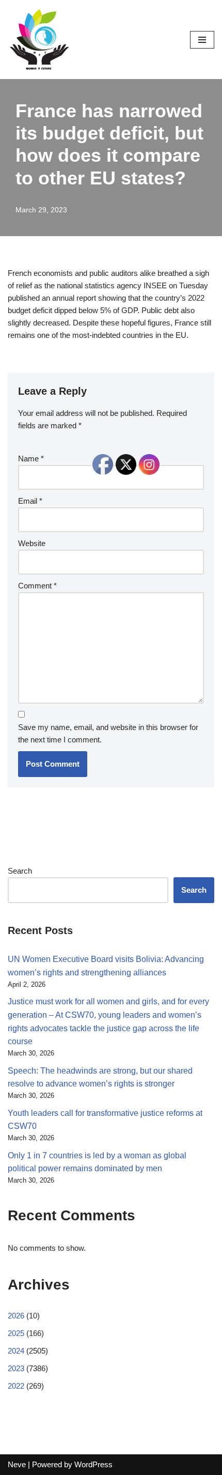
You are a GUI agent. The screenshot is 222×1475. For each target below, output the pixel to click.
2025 (16, 1333)
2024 (16, 1350)
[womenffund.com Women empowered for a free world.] (39, 39)
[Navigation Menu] (202, 40)
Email (30, 500)
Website (31, 543)
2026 (16, 1315)
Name (31, 458)
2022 (16, 1385)
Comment (37, 585)
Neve (17, 1464)
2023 (16, 1368)
